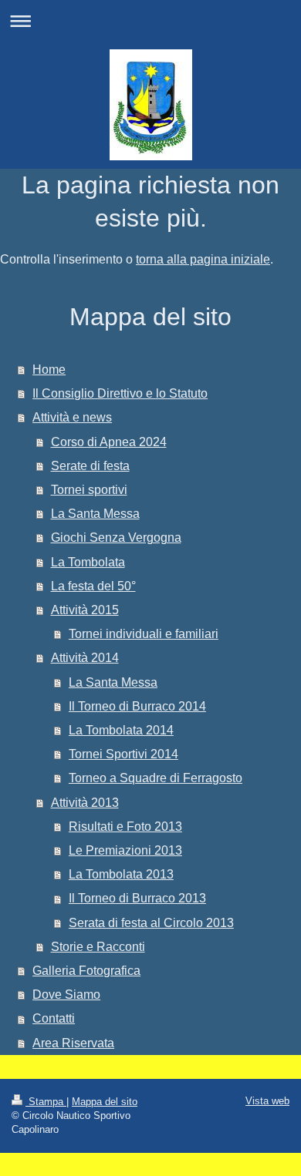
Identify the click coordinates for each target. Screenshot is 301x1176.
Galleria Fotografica (86, 970)
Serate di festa (90, 465)
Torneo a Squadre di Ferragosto (155, 778)
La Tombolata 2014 (121, 730)
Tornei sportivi (89, 489)
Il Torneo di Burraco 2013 (137, 898)
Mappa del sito (104, 1101)
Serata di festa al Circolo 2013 (151, 922)
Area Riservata (73, 1043)
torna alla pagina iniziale (203, 259)
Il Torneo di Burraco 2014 (137, 706)
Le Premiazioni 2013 (125, 850)
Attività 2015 (85, 610)
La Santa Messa (95, 513)
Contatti (53, 1018)
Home (49, 369)
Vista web (267, 1101)
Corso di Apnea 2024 (109, 442)
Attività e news (72, 417)
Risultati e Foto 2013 (125, 826)
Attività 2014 (85, 657)
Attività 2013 (85, 802)
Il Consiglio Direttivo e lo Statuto (120, 393)
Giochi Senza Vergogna (116, 537)
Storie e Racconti (98, 946)
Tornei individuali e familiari (143, 633)
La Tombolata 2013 (121, 874)
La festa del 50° (93, 586)
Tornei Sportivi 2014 (123, 754)
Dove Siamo (66, 994)
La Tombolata (88, 562)
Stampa (45, 1101)
